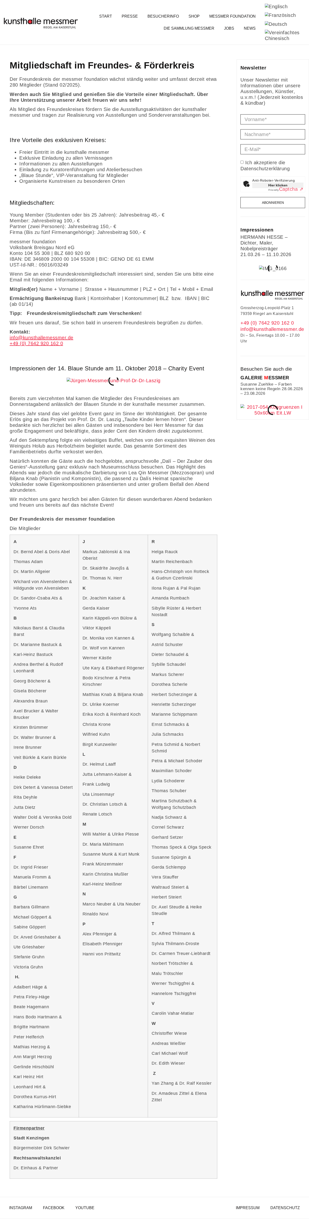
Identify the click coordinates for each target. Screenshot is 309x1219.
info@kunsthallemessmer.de (272, 329)
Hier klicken (278, 185)
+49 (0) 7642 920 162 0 (267, 323)
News (250, 28)
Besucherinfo (163, 16)
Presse (130, 16)
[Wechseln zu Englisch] (276, 6)
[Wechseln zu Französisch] (280, 15)
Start (105, 16)
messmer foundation (232, 16)
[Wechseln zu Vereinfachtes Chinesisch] (282, 35)
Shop (194, 16)
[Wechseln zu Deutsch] (276, 24)
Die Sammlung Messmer (189, 28)
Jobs (229, 28)
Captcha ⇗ (286, 189)
